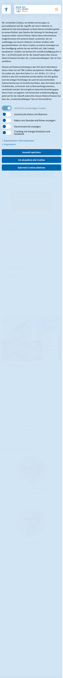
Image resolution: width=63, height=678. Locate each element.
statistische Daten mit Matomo (30, 114)
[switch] (7, 114)
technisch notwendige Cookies (30, 108)
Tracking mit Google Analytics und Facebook (32, 132)
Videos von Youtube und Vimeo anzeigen (34, 120)
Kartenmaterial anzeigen (27, 126)
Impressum (9, 144)
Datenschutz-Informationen (18, 140)
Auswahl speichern (31, 152)
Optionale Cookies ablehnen (31, 167)
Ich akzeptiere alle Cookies (31, 159)
